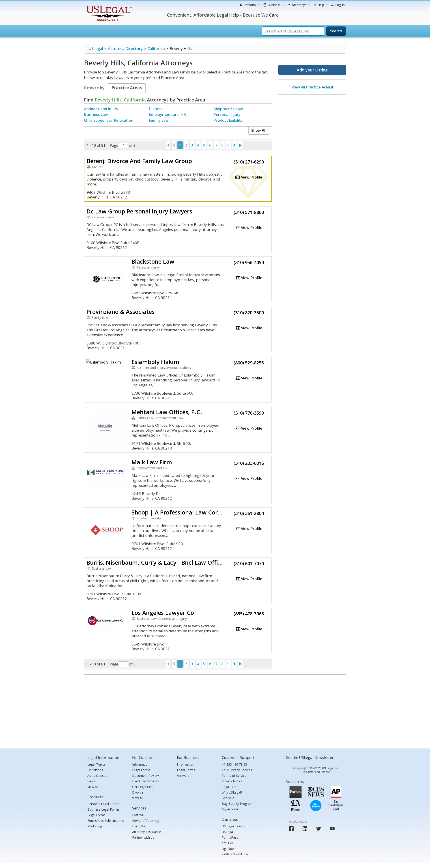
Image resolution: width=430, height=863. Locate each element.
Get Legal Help (142, 787)
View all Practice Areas (312, 87)
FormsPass (230, 837)
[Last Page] (240, 145)
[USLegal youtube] (332, 828)
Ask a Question (98, 775)
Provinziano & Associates (120, 312)
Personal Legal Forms (103, 804)
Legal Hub (229, 787)
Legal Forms (96, 815)
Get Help (228, 798)
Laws (91, 781)
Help (320, 5)
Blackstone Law (152, 261)
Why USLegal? (232, 792)
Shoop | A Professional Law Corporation (186, 512)
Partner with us (143, 837)
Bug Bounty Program (237, 803)
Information (140, 764)
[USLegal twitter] (318, 828)
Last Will (138, 815)
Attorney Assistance (146, 832)
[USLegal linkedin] (305, 828)
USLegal (95, 48)
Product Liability (228, 120)
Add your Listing (312, 70)
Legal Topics (96, 764)
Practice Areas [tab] (127, 87)
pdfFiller (227, 843)
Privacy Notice (232, 781)
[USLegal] (108, 6)
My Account (230, 809)
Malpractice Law (228, 108)
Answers (183, 775)
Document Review (145, 775)
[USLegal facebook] (291, 828)
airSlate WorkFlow (235, 854)
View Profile (251, 177)
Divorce (156, 108)
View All (92, 787)
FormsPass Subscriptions (105, 820)
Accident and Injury (101, 108)
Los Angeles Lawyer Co (162, 613)
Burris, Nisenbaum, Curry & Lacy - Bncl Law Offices (156, 562)
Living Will (139, 826)
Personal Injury (227, 114)
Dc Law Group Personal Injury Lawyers (139, 211)
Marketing (94, 826)
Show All (259, 130)
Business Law (96, 114)
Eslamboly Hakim (155, 362)
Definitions (95, 770)
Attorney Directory (125, 48)
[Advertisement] (312, 127)
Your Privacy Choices (237, 770)
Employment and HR (167, 114)
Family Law (159, 120)
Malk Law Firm (151, 462)
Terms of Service (234, 775)
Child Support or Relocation (108, 120)
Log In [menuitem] (339, 5)
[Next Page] (234, 145)
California (156, 48)
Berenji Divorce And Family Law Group (139, 161)
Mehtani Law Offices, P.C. (166, 412)
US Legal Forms (233, 826)
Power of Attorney (145, 820)
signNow (228, 848)
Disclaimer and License (315, 772)
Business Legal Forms (103, 809)
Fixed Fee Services (145, 781)
